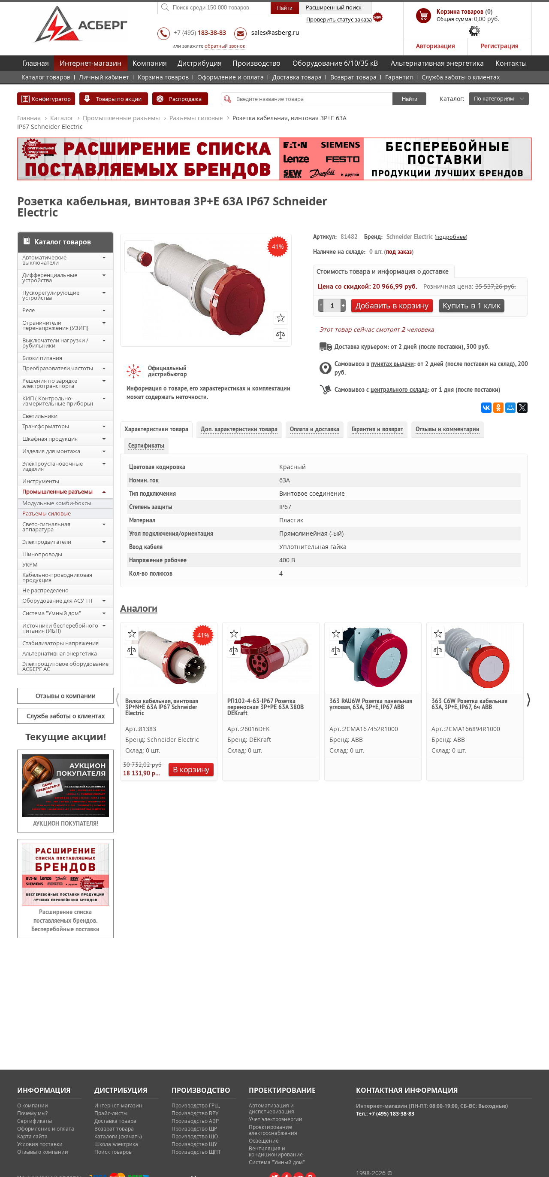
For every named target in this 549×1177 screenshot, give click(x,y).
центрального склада (399, 389)
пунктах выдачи (392, 364)
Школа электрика (116, 1143)
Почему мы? (32, 1113)
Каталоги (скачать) (118, 1136)
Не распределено (45, 590)
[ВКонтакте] (486, 407)
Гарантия (399, 77)
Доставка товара (297, 77)
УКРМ (30, 564)
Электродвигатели (46, 542)
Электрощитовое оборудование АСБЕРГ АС (65, 666)
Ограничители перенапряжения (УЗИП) (55, 325)
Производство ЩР (194, 1128)
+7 (200, 32)
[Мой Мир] (510, 407)
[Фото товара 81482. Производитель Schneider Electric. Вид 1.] (139, 257)
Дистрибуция (200, 63)
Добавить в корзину (392, 305)
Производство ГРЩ (196, 1105)
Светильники (39, 416)
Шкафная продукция (50, 438)
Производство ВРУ (195, 1113)
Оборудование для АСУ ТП (57, 600)
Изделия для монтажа (51, 451)
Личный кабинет (104, 77)
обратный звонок (225, 46)
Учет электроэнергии (275, 1119)
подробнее (451, 237)
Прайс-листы (110, 1113)
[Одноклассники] (498, 407)
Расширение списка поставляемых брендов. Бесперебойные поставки (65, 920)
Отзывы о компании (66, 696)
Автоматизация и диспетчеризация (271, 1108)
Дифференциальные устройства (49, 277)
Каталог (61, 118)
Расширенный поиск (334, 7)
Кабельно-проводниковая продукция (57, 577)
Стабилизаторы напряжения (60, 643)
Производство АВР (195, 1120)
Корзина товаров (163, 77)
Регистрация (500, 46)
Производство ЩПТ (196, 1151)
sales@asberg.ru (275, 32)
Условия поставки (40, 1143)
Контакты (511, 63)
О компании (32, 1105)
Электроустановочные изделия (52, 466)
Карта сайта (32, 1136)
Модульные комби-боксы (56, 503)
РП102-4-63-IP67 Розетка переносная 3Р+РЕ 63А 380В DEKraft (265, 707)
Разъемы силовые (196, 118)
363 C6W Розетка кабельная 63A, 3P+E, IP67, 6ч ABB (469, 704)
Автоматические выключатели (44, 259)
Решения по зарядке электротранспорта (49, 383)
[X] (522, 407)
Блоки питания (42, 358)
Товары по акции (119, 99)
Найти (409, 99)
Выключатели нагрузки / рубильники (55, 342)
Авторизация (435, 46)
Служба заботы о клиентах (461, 77)
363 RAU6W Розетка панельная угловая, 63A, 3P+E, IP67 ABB (370, 704)
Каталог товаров (45, 77)
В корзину (191, 769)
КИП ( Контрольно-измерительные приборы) (57, 400)
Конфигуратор (51, 99)
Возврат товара (353, 77)
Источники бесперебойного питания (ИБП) (60, 628)
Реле (28, 310)
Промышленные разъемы (121, 118)
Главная (35, 63)
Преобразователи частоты (57, 368)
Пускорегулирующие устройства (50, 295)
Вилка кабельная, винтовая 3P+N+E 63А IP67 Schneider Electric (161, 707)
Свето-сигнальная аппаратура (46, 526)
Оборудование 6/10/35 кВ (335, 63)
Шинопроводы (42, 554)
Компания (150, 63)
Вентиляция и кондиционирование (276, 1151)
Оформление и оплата (230, 77)
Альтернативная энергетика (437, 63)
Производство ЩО (195, 1136)
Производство (256, 63)
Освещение (264, 1140)
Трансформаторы (45, 426)
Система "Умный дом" (51, 613)
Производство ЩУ (194, 1143)
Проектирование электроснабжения (273, 1129)
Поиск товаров (113, 1151)
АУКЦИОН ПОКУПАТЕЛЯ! (65, 823)
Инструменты (40, 481)
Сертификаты (34, 1120)
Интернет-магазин (90, 63)
